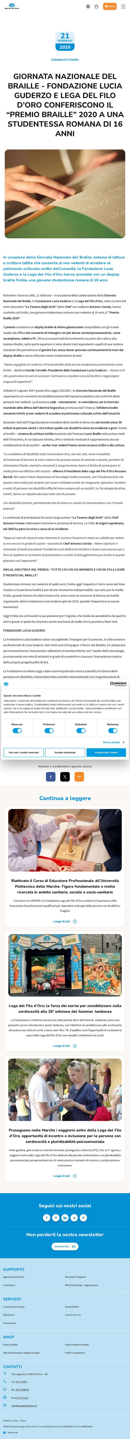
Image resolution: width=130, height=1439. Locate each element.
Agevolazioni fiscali (13, 1276)
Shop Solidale (10, 1344)
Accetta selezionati (65, 752)
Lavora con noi (73, 1314)
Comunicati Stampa (65, 59)
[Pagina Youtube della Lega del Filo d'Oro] (74, 1218)
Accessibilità (72, 1306)
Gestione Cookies (10, 1420)
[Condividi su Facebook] (50, 777)
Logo (13, 6)
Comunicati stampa (14, 1306)
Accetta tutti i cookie (106, 752)
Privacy (23, 1420)
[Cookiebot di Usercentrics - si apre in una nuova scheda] (112, 684)
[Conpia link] (79, 777)
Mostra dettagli (111, 742)
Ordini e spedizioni (75, 1352)
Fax (19, 1397)
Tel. (19, 1381)
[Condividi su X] (65, 777)
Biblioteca (8, 1314)
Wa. (20, 1389)
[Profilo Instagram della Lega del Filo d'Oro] (56, 1218)
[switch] (49, 730)
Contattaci (9, 1285)
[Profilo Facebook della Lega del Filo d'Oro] (47, 1218)
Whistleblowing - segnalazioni (81, 1285)
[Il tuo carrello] (96, 6)
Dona (111, 6)
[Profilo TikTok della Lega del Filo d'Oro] (83, 1218)
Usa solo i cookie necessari (24, 752)
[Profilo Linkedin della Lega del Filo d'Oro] (65, 1218)
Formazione (9, 1323)
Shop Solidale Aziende (77, 1344)
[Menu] (123, 6)
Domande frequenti (75, 1276)
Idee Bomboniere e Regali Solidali (21, 1352)
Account (88, 6)
